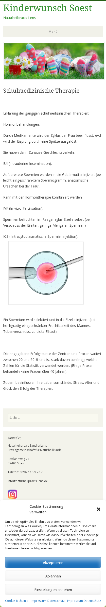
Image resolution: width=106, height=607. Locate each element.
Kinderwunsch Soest (47, 8)
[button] (98, 509)
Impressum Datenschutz (48, 601)
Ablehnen (53, 575)
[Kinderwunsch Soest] (54, 79)
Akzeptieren (53, 562)
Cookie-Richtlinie (16, 601)
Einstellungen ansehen (53, 589)
